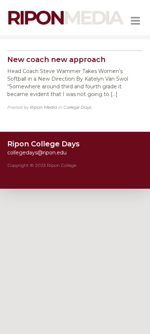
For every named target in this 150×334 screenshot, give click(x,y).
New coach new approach (56, 59)
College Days (77, 107)
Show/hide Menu (135, 21)
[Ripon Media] (66, 25)
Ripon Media (43, 107)
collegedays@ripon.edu (37, 152)
